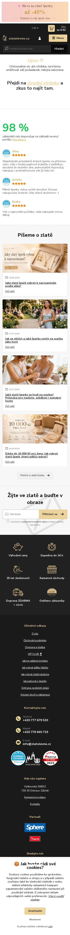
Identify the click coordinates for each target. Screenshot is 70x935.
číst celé (9, 291)
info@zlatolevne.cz (37, 743)
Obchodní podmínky (35, 640)
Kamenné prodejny (35, 797)
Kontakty (35, 804)
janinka (17, 179)
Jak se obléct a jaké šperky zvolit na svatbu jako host (34, 340)
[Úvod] (16, 38)
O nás (35, 634)
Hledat (59, 49)
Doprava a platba (35, 647)
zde (50, 926)
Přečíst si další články (32, 475)
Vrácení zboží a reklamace (35, 695)
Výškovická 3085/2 (35, 786)
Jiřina (15, 151)
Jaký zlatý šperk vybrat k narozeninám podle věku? (30, 284)
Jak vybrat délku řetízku (35, 667)
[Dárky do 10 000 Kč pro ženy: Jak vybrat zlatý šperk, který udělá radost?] (35, 428)
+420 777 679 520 (35, 720)
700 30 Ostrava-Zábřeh (35, 790)
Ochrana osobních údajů (35, 688)
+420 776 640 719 (35, 731)
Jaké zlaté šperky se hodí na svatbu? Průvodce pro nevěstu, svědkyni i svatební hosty (33, 398)
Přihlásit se (50, 514)
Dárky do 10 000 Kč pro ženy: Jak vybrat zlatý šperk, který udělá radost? (31, 455)
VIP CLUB (35, 654)
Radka (16, 201)
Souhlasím (35, 911)
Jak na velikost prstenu (35, 661)
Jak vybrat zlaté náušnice (35, 674)
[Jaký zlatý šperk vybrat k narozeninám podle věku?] (35, 258)
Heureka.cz (19, 139)
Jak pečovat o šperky (35, 681)
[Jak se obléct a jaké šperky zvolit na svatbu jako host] (35, 314)
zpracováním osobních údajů (34, 521)
